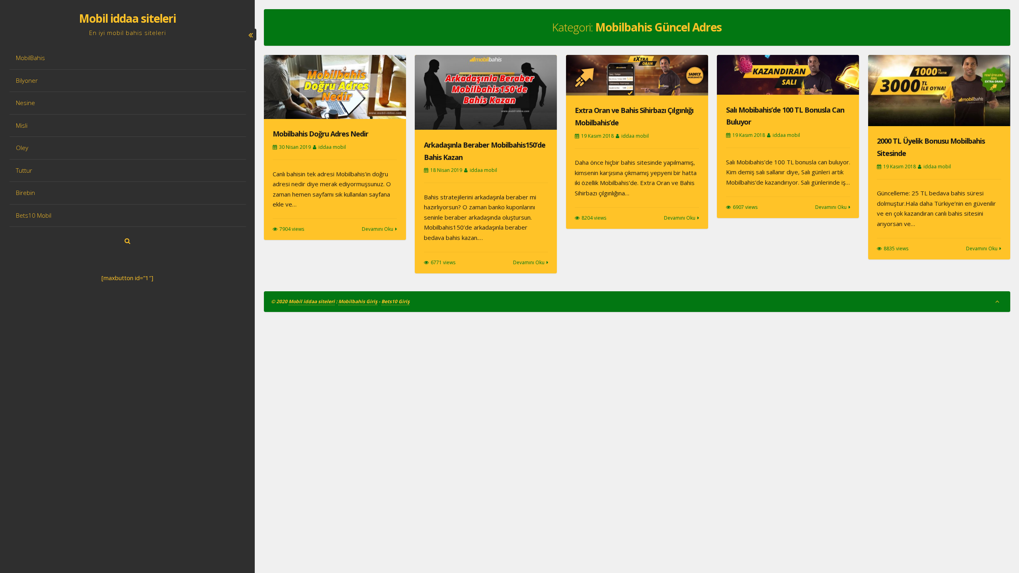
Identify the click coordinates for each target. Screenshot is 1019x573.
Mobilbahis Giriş (357, 301)
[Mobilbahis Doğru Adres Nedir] (335, 87)
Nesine (25, 103)
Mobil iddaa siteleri (127, 18)
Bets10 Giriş (395, 301)
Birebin (25, 193)
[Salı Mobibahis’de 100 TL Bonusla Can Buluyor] (788, 75)
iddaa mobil (332, 147)
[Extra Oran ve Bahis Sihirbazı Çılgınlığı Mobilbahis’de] (637, 75)
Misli (21, 125)
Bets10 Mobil (33, 215)
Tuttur (24, 170)
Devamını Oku (377, 229)
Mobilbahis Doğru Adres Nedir (320, 133)
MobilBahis (30, 58)
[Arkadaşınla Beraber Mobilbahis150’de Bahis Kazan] (486, 92)
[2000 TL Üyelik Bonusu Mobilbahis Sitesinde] (939, 90)
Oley (22, 148)
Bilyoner (27, 80)
